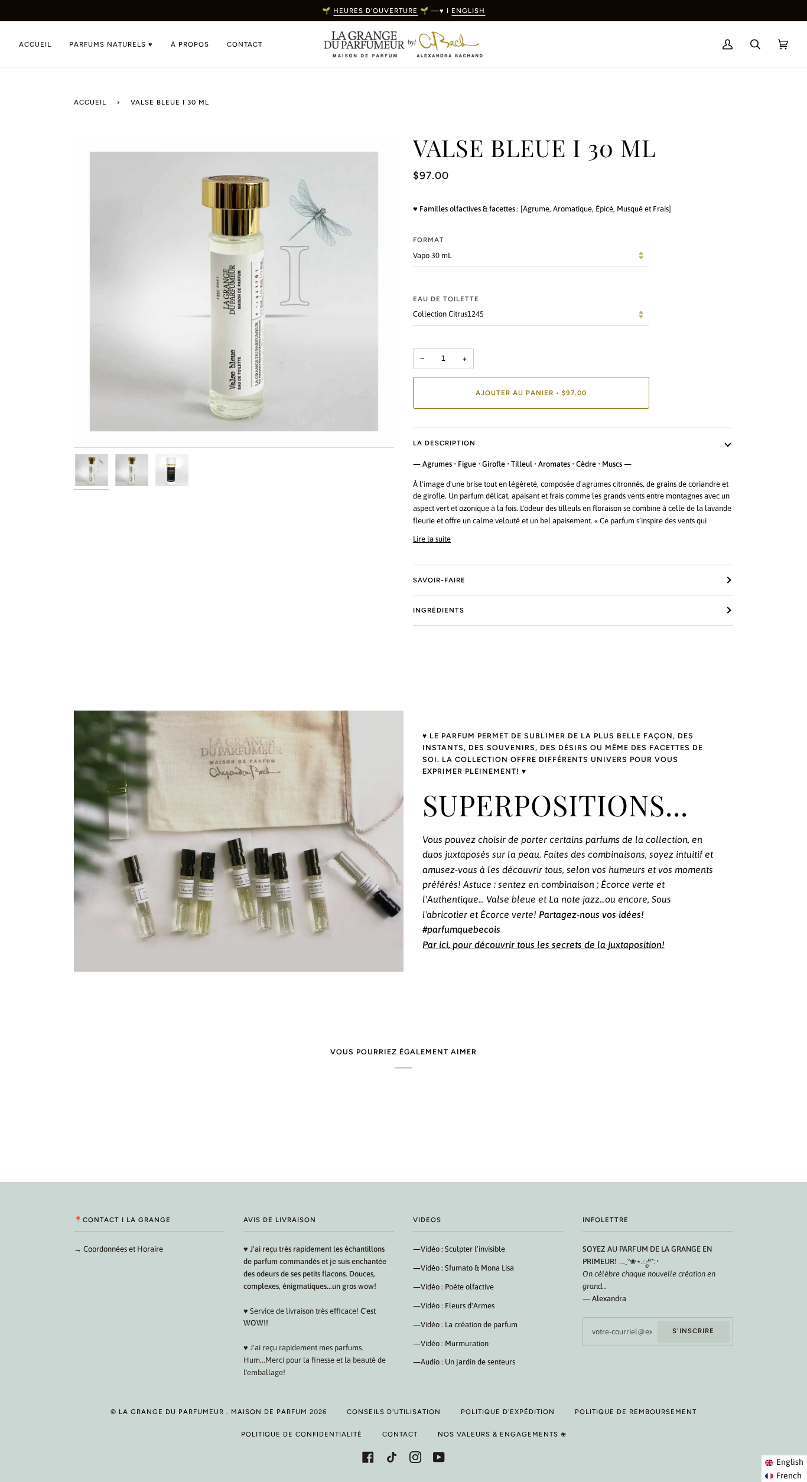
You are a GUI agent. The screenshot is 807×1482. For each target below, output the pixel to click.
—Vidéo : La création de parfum (465, 1324)
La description (444, 443)
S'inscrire (693, 1331)
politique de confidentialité (301, 1434)
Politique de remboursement (636, 1412)
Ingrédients (438, 610)
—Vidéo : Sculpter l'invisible (459, 1249)
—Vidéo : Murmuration (451, 1343)
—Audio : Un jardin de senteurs (464, 1361)
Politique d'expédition (508, 1412)
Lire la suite (432, 539)
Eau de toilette (446, 299)
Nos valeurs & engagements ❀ (502, 1434)
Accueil (90, 102)
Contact (400, 1434)
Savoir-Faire (439, 580)
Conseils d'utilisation (394, 1412)
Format (428, 240)
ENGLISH (468, 10)
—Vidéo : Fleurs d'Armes (453, 1305)
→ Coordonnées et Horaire (118, 1249)
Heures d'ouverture (375, 10)
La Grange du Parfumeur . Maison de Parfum (213, 1412)
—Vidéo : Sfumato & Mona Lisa (463, 1267)
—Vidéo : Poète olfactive (453, 1286)
